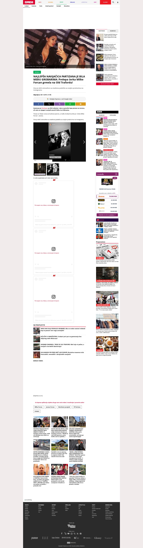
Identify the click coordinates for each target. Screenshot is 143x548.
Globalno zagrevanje (96, 508)
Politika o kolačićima (109, 512)
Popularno (113, 115)
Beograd (26, 513)
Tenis (40, 6)
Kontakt (106, 508)
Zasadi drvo (27, 515)
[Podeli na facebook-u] (39, 104)
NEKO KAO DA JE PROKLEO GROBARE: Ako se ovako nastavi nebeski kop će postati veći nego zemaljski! (63, 329)
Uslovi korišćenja (108, 513)
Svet (93, 505)
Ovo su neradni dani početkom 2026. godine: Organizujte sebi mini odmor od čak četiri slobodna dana (107, 261)
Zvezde (39, 508)
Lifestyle (82, 505)
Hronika (26, 510)
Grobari (37, 411)
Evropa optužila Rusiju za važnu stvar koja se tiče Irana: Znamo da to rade (110, 36)
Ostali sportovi (49, 6)
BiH (92, 512)
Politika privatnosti (109, 515)
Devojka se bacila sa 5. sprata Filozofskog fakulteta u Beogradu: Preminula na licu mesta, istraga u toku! (110, 47)
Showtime (67, 6)
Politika (26, 506)
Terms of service (108, 518)
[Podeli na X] (49, 104)
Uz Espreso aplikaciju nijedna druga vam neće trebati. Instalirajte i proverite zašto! (59, 402)
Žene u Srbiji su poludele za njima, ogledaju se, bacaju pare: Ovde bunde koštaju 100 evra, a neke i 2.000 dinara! (107, 331)
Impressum (107, 506)
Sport (54, 505)
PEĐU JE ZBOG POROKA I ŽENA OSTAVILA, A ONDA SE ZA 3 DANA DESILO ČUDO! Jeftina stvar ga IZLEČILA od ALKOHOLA (110, 67)
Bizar (66, 506)
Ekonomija (27, 512)
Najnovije (113, 30)
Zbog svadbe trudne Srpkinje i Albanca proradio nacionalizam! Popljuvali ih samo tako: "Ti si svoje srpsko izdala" (106, 308)
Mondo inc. (109, 505)
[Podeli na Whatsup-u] (70, 104)
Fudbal (27, 6)
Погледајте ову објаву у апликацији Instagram (47, 205)
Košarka (34, 6)
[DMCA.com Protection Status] (71, 543)
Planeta (93, 506)
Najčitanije (102, 30)
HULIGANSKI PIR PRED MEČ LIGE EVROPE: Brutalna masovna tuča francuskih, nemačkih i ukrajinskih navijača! (62, 353)
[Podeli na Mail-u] (81, 104)
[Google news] (80, 534)
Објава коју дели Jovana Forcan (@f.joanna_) (46, 224)
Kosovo (26, 517)
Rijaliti (39, 506)
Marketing (107, 510)
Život (80, 506)
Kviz (39, 512)
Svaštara (67, 508)
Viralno (68, 505)
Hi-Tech (80, 513)
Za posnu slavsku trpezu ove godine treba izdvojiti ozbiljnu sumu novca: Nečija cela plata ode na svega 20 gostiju (107, 354)
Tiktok (66, 510)
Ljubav (80, 510)
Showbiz (41, 505)
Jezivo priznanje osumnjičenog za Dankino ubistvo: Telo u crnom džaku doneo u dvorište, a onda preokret (111, 77)
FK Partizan (77, 407)
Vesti (26, 505)
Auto (93, 517)
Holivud (39, 510)
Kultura (80, 515)
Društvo (26, 508)
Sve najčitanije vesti (107, 83)
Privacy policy (108, 517)
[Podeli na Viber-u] (60, 104)
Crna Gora (94, 513)
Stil (79, 508)
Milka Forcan (38, 407)
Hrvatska (94, 510)
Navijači (59, 6)
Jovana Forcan (50, 407)
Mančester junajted (64, 407)
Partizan (44, 108)
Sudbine (26, 518)
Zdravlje (80, 512)
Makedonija (94, 515)
